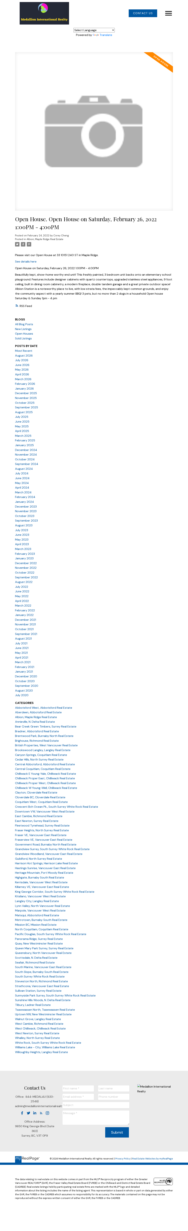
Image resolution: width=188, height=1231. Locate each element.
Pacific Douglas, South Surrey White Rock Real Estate (50, 934)
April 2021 (21, 657)
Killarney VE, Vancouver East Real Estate (42, 887)
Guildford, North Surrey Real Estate (38, 859)
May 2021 (21, 653)
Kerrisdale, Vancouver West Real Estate (41, 882)
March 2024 (23, 492)
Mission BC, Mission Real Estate (36, 925)
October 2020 (25, 681)
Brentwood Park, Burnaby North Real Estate (44, 736)
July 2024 (21, 473)
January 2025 (24, 445)
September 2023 (26, 520)
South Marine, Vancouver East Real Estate (43, 967)
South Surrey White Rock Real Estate (40, 976)
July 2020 (21, 695)
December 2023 (26, 506)
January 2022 (24, 615)
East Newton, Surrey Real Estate (36, 821)
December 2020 (26, 676)
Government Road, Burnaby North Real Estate (45, 844)
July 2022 (21, 587)
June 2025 (22, 421)
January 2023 (24, 558)
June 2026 (22, 365)
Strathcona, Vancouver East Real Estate (42, 986)
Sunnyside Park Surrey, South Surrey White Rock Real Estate (55, 995)
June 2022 (22, 591)
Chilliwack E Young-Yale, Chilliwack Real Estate (45, 774)
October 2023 (24, 516)
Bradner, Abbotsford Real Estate (37, 731)
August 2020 (24, 690)
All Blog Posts (24, 324)
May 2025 (22, 426)
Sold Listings (23, 338)
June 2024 (22, 478)
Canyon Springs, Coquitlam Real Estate (41, 755)
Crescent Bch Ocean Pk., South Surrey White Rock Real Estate (56, 807)
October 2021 (24, 629)
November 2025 (26, 398)
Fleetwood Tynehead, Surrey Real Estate (42, 825)
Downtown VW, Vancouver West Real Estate (45, 811)
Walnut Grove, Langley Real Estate (38, 1019)
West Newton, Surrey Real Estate (37, 1033)
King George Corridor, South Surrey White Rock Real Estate (54, 892)
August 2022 (23, 582)
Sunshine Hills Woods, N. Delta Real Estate (42, 1000)
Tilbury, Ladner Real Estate (33, 1005)
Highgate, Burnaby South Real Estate (39, 877)
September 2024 (26, 464)
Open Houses (24, 334)
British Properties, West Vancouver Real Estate (46, 745)
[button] (143, 13)
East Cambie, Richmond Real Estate (38, 816)
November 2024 (26, 454)
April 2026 (22, 374)
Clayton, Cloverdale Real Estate (36, 792)
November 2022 (26, 568)
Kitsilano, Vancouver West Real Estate (40, 896)
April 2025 (22, 431)
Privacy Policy (123, 1158)
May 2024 (22, 483)
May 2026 (22, 369)
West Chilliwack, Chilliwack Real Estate (40, 1028)
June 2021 (21, 648)
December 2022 (26, 563)
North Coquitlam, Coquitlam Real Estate (41, 929)
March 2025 (23, 436)
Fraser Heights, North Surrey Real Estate (42, 830)
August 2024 (24, 469)
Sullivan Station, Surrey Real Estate (38, 991)
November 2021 (25, 624)
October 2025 (25, 403)
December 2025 (26, 393)
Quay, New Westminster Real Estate (39, 943)
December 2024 (26, 450)
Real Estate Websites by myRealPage (152, 1158)
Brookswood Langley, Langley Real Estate (42, 750)
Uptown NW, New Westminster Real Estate (43, 1014)
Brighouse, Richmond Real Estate (37, 741)
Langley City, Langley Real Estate (37, 901)
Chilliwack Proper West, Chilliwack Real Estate (45, 783)
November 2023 (26, 511)
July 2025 (21, 417)
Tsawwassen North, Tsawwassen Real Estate (45, 1010)
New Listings (23, 329)
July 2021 (21, 643)
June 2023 (22, 535)
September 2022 (26, 577)
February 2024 (25, 497)
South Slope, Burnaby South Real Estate (41, 972)
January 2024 (24, 502)
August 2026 (24, 355)
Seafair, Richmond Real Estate (35, 962)
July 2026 (21, 360)
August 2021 (23, 638)
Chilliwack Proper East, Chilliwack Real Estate (45, 778)
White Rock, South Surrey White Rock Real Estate (48, 1043)
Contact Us (143, 13)
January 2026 (24, 388)
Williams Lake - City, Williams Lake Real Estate (45, 1047)
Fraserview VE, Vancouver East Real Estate (43, 840)
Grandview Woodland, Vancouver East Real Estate (48, 854)
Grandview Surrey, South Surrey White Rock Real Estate (52, 849)
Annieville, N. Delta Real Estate (35, 722)
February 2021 (24, 667)
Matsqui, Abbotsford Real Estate (37, 915)
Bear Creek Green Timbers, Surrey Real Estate (45, 726)
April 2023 (22, 544)
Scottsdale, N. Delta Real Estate (36, 958)
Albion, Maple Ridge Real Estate (45, 239)
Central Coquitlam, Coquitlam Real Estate (42, 769)
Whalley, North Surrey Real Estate (37, 1038)
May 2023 (21, 539)
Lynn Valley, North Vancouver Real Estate (42, 906)
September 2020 (26, 686)
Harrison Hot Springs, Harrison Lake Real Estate (46, 863)
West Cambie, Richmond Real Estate (39, 1024)
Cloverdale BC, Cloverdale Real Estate (40, 797)
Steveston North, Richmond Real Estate (41, 981)
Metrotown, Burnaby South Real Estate (41, 920)
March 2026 (23, 379)
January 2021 (24, 671)
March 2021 (22, 662)
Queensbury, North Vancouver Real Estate (43, 953)
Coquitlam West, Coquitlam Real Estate (41, 802)
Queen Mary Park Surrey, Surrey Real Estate (44, 948)
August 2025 (24, 412)
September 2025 (26, 407)
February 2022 (25, 610)
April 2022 (22, 601)
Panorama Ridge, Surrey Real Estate (39, 939)
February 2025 (25, 440)
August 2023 (23, 525)
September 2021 (26, 634)
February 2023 (25, 554)
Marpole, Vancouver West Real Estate (40, 910)
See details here (26, 261)
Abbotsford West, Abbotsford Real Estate (43, 708)
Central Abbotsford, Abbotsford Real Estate (45, 764)
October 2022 (24, 572)
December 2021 (25, 620)
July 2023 (21, 530)
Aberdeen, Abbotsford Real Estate (38, 712)
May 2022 (21, 596)
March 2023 (23, 549)
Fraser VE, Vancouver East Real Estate (40, 835)
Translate (106, 35)
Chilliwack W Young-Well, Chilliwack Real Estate (46, 788)
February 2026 (25, 384)
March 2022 (23, 605)
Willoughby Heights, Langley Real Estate (41, 1052)
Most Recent (23, 351)
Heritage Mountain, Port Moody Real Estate (44, 873)
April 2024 (22, 487)
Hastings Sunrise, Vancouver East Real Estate (45, 868)
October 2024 (25, 459)
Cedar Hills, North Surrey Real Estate (39, 759)
